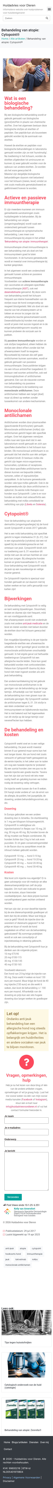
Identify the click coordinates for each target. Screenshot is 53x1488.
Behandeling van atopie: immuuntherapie (26, 241)
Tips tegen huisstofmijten (18, 1342)
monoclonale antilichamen (17, 1265)
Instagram (41, 1099)
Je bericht (9, 1151)
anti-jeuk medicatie (32, 623)
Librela (28, 504)
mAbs (35, 1259)
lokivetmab (20, 1259)
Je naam (9, 1116)
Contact (8, 1449)
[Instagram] (6, 1284)
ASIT (25, 288)
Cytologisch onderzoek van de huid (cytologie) (23, 1386)
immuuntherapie (34, 1254)
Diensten (33, 1442)
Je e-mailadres (12, 1128)
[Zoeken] (47, 18)
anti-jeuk (9, 1248)
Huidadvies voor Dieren (19, 5)
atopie (23, 1248)
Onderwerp (10, 1139)
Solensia (40, 504)
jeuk (7, 1259)
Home (4, 38)
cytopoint (36, 1248)
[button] (49, 9)
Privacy (7, 1477)
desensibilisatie (12, 292)
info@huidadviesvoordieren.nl (21, 1106)
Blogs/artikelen (20, 1442)
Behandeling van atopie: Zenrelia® (23, 1430)
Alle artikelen (17, 38)
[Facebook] (6, 1276)
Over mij (44, 1442)
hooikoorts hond (13, 1254)
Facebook (27, 1099)
